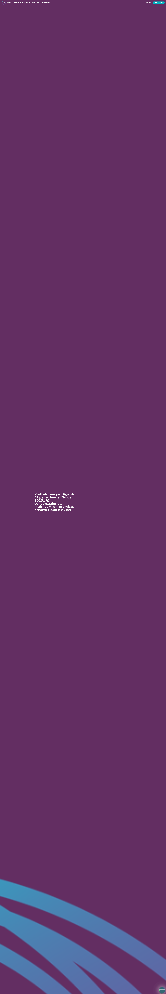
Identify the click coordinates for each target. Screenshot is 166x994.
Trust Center (46, 2)
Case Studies (26, 2)
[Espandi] (162, 990)
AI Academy (17, 2)
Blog (33, 2)
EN (150, 2)
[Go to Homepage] (4, 3)
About (38, 2)
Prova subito (159, 2)
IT (147, 2)
